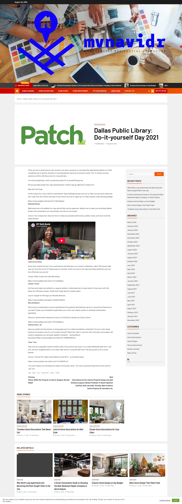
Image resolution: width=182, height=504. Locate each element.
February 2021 (132, 312)
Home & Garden (28, 91)
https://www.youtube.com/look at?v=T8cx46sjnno (46, 201)
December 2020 (133, 320)
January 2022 (132, 281)
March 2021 (131, 309)
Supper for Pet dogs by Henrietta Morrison (49, 296)
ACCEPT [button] (175, 500)
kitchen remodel (100, 91)
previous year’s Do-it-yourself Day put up (68, 180)
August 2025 (132, 250)
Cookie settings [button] (164, 500)
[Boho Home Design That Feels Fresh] (147, 465)
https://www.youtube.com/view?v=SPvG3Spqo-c (46, 322)
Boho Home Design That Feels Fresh (156, 85)
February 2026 (132, 226)
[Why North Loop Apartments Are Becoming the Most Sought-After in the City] (35, 465)
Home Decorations (46, 91)
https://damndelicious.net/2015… (56, 357)
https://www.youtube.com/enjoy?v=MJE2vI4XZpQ (46, 300)
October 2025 (132, 242)
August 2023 (132, 258)
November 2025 (133, 238)
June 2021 (131, 297)
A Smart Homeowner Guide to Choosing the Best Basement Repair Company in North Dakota (68, 85)
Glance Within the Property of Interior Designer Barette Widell (48, 380)
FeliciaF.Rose (100, 144)
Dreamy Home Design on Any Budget (122, 85)
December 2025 (133, 234)
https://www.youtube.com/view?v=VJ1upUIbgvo (46, 281)
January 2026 (132, 230)
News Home (115, 91)
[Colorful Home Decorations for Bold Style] (70, 411)
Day (38, 373)
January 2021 (132, 316)
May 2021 (131, 301)
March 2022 (131, 277)
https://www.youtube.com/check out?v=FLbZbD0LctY (48, 361)
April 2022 (131, 273)
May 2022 (131, 269)
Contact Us (129, 91)
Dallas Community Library (64, 366)
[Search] (149, 91)
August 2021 (132, 289)
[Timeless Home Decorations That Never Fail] (34, 411)
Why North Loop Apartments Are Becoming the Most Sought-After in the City (33, 485)
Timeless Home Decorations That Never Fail (143, 209)
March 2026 (131, 222)
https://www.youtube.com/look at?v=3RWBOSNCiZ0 (56, 338)
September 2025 (133, 246)
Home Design (63, 91)
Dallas (34, 373)
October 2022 (132, 261)
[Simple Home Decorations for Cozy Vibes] (106, 411)
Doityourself (44, 373)
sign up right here (77, 185)
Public (57, 373)
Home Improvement (80, 91)
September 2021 (133, 285)
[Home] (17, 91)
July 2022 (131, 265)
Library (52, 373)
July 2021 (131, 293)
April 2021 (131, 305)
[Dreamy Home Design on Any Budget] (110, 465)
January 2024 (132, 254)
